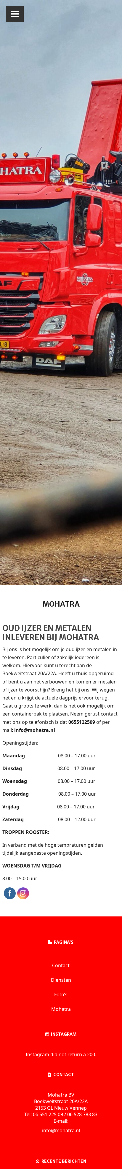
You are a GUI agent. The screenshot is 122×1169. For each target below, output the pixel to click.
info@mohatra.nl (61, 1130)
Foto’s (61, 994)
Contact (61, 965)
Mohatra (61, 1009)
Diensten (61, 980)
